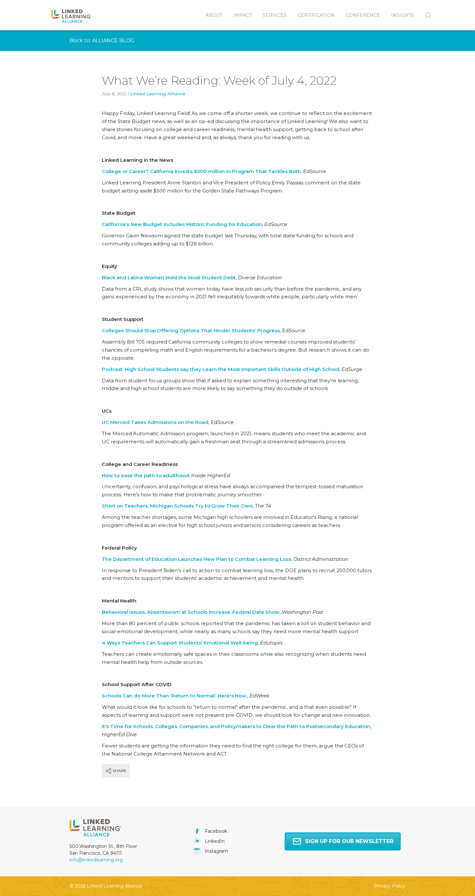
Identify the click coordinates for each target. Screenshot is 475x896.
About (214, 15)
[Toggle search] (425, 15)
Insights (402, 15)
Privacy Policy (390, 886)
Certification (316, 15)
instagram (216, 851)
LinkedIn (214, 841)
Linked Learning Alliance (157, 93)
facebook (215, 831)
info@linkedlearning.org (96, 860)
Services (275, 15)
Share (119, 770)
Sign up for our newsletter (349, 841)
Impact (242, 15)
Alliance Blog (113, 40)
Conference (363, 15)
